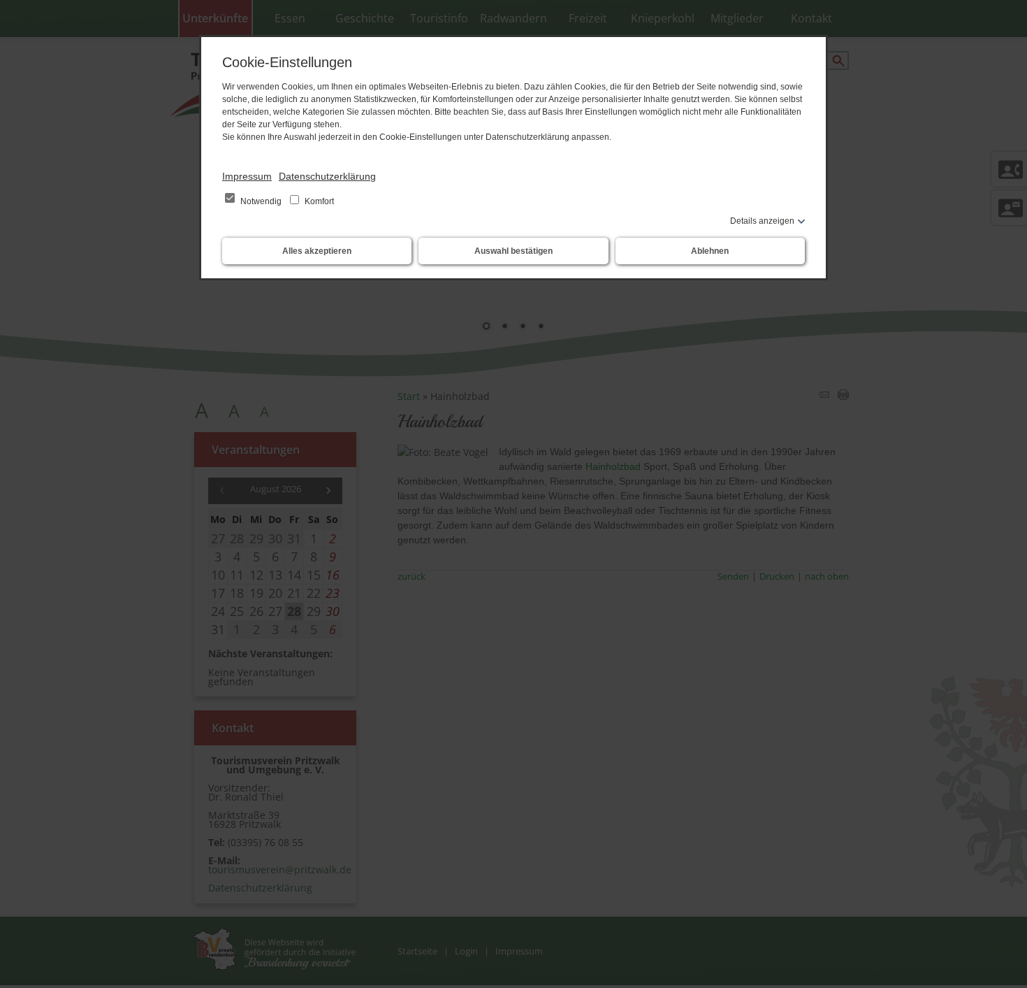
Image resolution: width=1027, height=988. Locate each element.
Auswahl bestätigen (513, 251)
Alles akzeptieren (316, 251)
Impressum (247, 176)
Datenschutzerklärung (327, 176)
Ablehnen (710, 251)
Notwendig (261, 201)
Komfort (318, 201)
